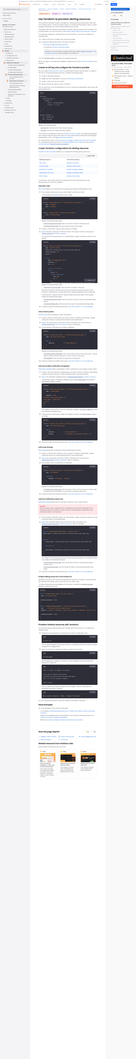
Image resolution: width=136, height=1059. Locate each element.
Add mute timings (117, 38)
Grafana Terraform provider (72, 133)
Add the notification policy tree (121, 40)
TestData (57, 195)
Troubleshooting (9, 107)
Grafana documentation (52, 9)
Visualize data (8, 103)
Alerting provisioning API (75, 78)
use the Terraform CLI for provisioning (80, 306)
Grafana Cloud (36, 4)
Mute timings (43, 176)
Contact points (43, 166)
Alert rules (42, 163)
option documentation (64, 137)
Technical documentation (9, 13)
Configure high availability (15, 89)
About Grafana (9, 39)
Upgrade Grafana (9, 36)
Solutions (46, 4)
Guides (8, 98)
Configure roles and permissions (16, 65)
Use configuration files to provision (16, 77)
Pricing (53, 4)
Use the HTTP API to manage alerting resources (17, 86)
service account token (56, 71)
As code (7, 105)
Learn (69, 4)
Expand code (91, 280)
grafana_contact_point (74, 166)
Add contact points (118, 32)
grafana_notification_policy (75, 172)
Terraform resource (54, 233)
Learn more (70, 1)
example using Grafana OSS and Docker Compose (81, 31)
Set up (6, 43)
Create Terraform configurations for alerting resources (120, 27)
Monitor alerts (10, 60)
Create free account (122, 86)
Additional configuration (71, 9)
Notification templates (46, 169)
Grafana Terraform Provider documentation (53, 717)
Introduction (8, 41)
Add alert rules (116, 30)
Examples (8, 100)
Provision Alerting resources (85, 9)
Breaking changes (9, 34)
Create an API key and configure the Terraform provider (120, 23)
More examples (115, 50)
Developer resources (10, 110)
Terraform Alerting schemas (60, 47)
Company (82, 4)
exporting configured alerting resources (56, 44)
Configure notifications (12, 58)
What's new (8, 32)
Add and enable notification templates (120, 35)
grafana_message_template (75, 169)
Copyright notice (9, 112)
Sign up (114, 4)
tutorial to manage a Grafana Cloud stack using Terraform (65, 720)
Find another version (7, 26)
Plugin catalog (6, 15)
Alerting (62, 9)
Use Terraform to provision (16, 81)
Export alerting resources (16, 83)
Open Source (61, 4)
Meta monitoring (12, 92)
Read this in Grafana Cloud (119, 9)
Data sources (8, 48)
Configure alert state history (15, 72)
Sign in (107, 4)
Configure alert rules (11, 55)
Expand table (91, 155)
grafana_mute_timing (73, 176)
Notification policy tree (46, 172)
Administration (8, 46)
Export (44, 231)
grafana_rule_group (73, 163)
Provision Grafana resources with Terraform (119, 47)
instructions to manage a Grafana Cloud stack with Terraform (77, 140)
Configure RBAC (12, 67)
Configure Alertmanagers (14, 70)
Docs (76, 4)
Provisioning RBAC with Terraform (73, 142)
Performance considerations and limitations (16, 95)
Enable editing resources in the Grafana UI (121, 43)
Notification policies (44, 502)
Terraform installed (86, 61)
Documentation (41, 9)
